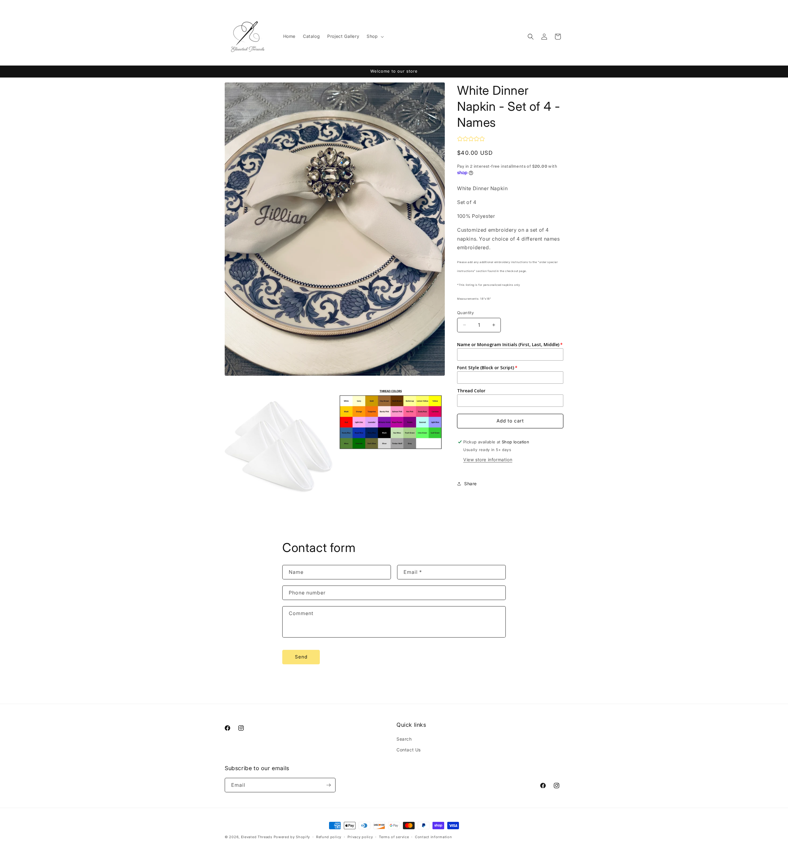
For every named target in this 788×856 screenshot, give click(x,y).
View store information (487, 459)
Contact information (433, 837)
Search (404, 739)
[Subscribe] (328, 785)
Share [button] (470, 483)
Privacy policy (360, 837)
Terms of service (394, 837)
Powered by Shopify (292, 837)
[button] (374, 36)
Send (301, 657)
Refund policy (328, 837)
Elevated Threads (256, 837)
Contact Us (408, 749)
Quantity (465, 312)
